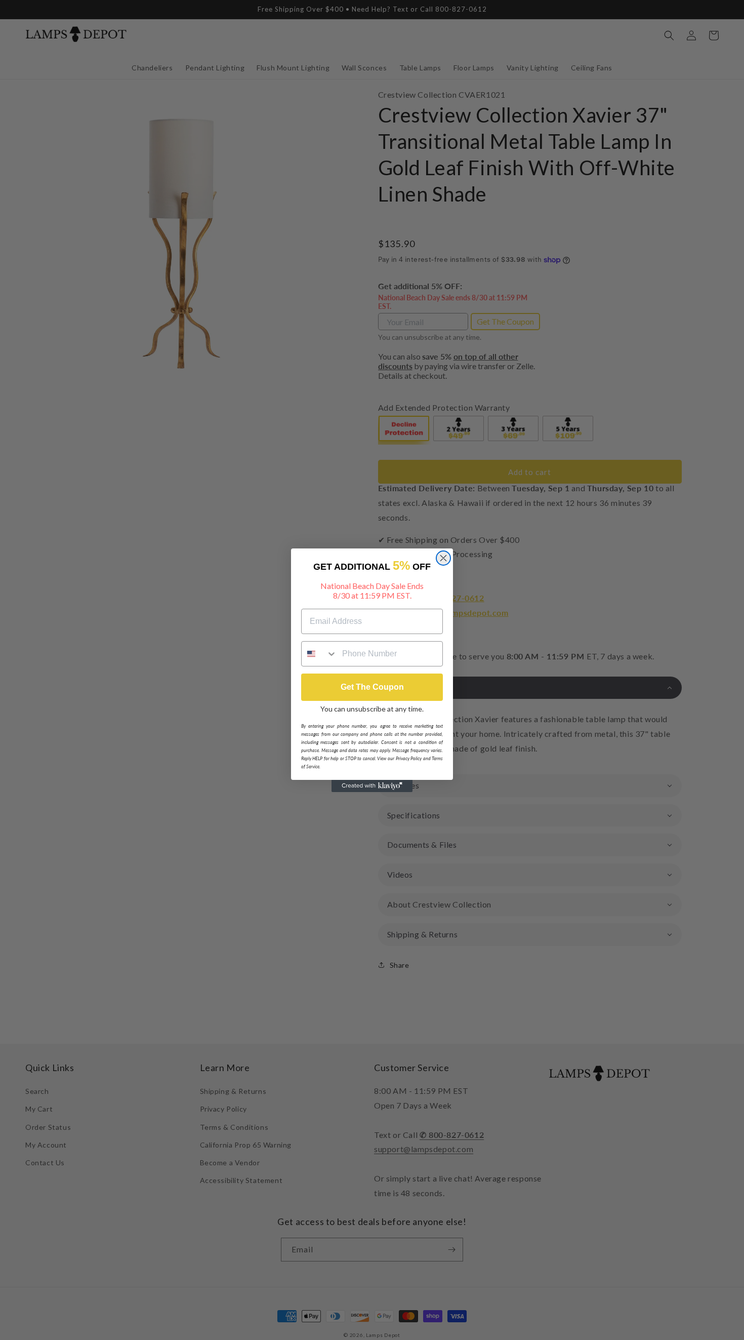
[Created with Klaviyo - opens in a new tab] (372, 786)
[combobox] (319, 654)
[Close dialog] (443, 558)
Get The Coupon (372, 687)
